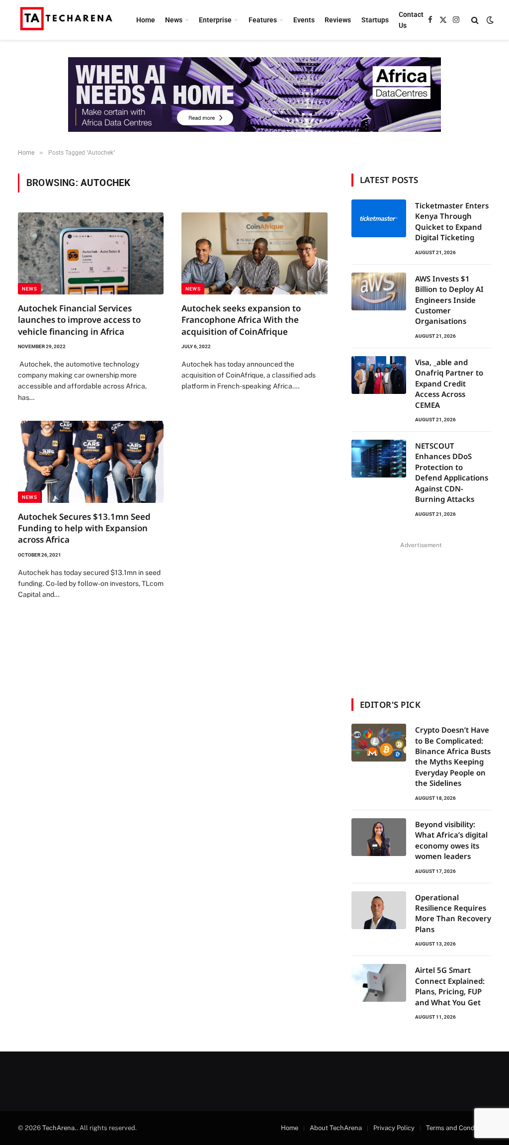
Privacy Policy (394, 1128)
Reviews (338, 20)
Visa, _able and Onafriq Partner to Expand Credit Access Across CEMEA (449, 383)
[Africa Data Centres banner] (254, 94)
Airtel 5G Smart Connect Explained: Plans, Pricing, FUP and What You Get (450, 986)
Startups (375, 20)
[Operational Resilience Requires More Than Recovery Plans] (378, 910)
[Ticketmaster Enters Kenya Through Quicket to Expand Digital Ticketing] (378, 218)
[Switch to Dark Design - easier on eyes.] (489, 20)
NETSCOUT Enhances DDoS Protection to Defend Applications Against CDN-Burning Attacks (451, 472)
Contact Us (411, 19)
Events (304, 20)
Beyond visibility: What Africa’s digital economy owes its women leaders (451, 840)
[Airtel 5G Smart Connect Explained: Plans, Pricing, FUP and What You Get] (378, 983)
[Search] (475, 20)
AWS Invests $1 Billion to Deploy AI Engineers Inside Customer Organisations (449, 300)
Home (145, 20)
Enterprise (215, 20)
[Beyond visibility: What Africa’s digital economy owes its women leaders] (378, 837)
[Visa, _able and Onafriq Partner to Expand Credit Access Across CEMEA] (378, 375)
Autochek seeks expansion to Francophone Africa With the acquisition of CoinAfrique (241, 319)
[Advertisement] (421, 614)
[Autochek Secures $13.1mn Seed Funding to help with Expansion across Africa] (91, 462)
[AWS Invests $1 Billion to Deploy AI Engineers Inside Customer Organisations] (378, 291)
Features (263, 20)
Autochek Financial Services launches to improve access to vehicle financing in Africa (79, 319)
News (173, 20)
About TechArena (336, 1128)
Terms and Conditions (458, 1128)
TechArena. (59, 1128)
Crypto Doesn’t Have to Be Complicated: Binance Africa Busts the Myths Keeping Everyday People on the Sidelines (453, 756)
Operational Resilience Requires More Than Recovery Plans (453, 913)
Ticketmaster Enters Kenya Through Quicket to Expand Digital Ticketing (452, 221)
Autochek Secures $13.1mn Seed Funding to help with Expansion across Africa (84, 528)
